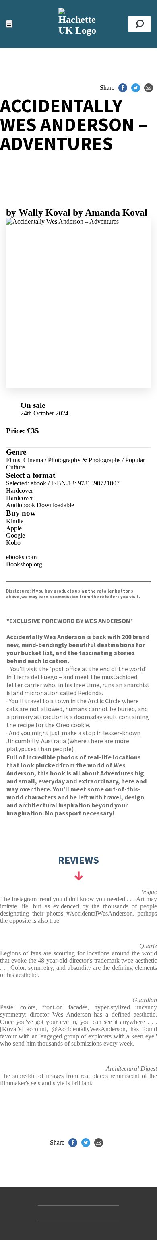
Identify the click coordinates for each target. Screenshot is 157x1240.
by (38, 212)
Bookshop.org (24, 564)
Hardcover (19, 490)
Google (15, 535)
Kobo (13, 542)
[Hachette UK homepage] (78, 24)
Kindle (14, 521)
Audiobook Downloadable (40, 505)
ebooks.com (21, 557)
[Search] (139, 24)
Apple (14, 528)
